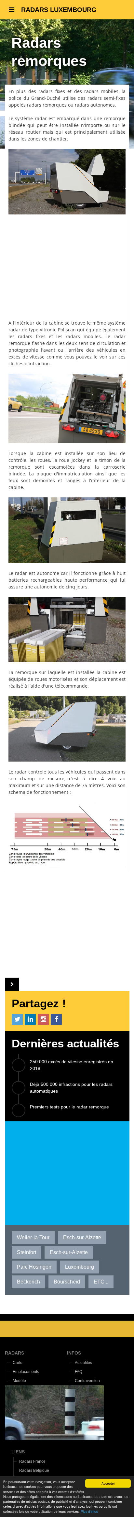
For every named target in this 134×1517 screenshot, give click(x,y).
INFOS (74, 1353)
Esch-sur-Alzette (82, 1237)
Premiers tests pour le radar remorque (69, 1106)
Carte (17, 1362)
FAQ (78, 1371)
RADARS (14, 1353)
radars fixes (51, 91)
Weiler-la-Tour (33, 1237)
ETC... (101, 1281)
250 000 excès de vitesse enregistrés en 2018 (71, 1065)
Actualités (83, 1362)
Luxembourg (79, 1267)
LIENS (18, 1451)
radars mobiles (101, 91)
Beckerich (28, 1281)
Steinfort (26, 1252)
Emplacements (26, 1371)
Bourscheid (67, 1281)
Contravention (87, 1380)
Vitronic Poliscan (57, 330)
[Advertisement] (67, 263)
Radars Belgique (34, 1470)
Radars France (32, 1461)
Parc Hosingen (34, 1267)
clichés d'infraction (29, 363)
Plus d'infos (89, 1511)
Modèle (19, 1380)
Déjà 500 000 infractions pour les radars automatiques (71, 1088)
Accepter (108, 1483)
